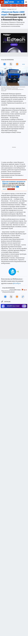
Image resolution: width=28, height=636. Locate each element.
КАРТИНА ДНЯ (7, 301)
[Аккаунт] (26, 2)
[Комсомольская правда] (9, 2)
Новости (14, 5)
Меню (2, 2)
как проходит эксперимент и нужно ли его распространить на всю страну (13, 184)
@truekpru (17, 283)
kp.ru (25, 290)
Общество (4, 9)
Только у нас (21, 5)
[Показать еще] (23, 64)
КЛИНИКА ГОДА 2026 (5, 5)
